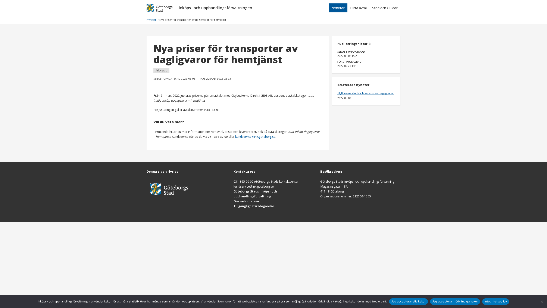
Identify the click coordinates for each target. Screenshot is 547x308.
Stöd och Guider (385, 8)
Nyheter (338, 8)
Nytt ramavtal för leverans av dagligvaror (365, 93)
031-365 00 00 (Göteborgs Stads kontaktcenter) (267, 181)
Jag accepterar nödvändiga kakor (455, 301)
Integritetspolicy (495, 301)
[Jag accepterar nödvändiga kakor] (542, 301)
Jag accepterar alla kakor (408, 301)
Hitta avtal (358, 8)
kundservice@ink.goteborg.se (255, 137)
